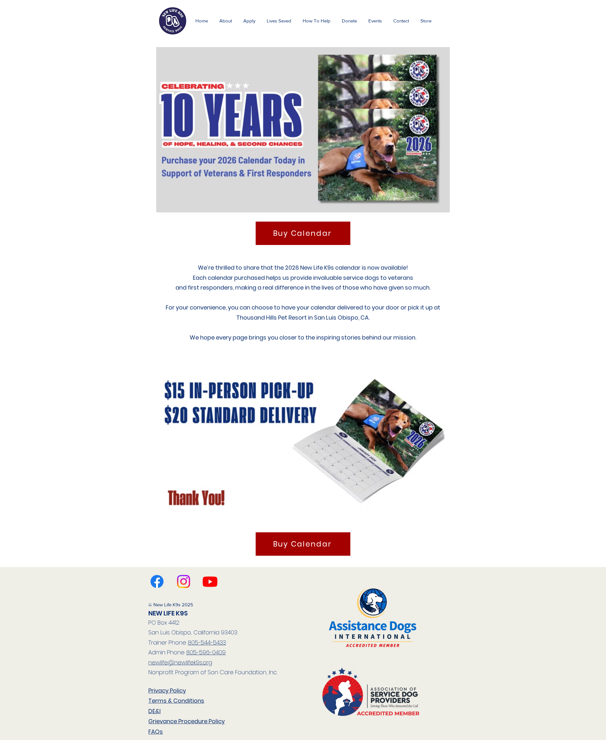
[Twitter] (210, 581)
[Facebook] (157, 581)
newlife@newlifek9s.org (180, 662)
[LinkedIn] (183, 581)
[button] (375, 21)
